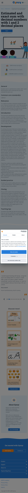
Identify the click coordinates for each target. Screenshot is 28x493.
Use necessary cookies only (14, 260)
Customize (13, 256)
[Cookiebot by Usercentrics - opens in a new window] (21, 231)
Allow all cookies (14, 251)
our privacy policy (21, 246)
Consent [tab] (5, 235)
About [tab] (23, 235)
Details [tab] (14, 235)
